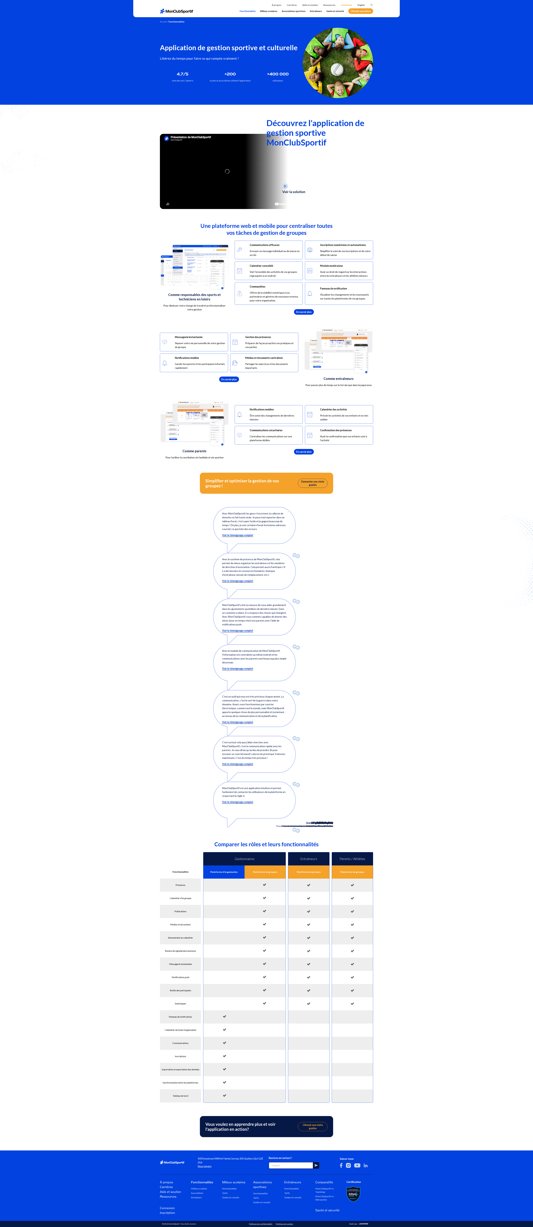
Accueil (163, 21)
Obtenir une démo (361, 11)
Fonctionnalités (248, 11)
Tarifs (225, 1193)
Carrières (292, 5)
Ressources (329, 5)
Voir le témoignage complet (237, 535)
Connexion (346, 5)
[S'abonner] (316, 1165)
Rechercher (372, 5)
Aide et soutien (310, 5)
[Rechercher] (371, 5)
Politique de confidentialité (260, 1224)
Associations (197, 1193)
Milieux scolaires (268, 11)
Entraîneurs (316, 11)
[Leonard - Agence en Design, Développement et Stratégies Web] (363, 1224)
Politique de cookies (284, 1224)
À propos (276, 5)
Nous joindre (205, 1166)
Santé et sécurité (335, 11)
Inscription (167, 1213)
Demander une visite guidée (312, 483)
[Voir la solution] (285, 186)
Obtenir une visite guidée (313, 1126)
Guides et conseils (230, 1197)
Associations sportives (294, 11)
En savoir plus (304, 311)
